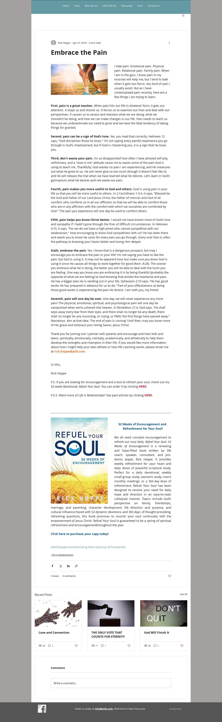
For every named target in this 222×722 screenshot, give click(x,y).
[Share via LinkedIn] (68, 565)
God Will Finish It (156, 633)
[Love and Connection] (58, 613)
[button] (109, 5)
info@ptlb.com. (104, 708)
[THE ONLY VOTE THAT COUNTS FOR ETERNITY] (111, 613)
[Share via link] (76, 565)
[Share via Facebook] (52, 565)
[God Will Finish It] (163, 613)
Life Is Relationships (62, 554)
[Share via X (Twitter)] (60, 565)
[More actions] (169, 43)
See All (183, 594)
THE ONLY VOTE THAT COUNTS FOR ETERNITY (108, 635)
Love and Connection (54, 633)
